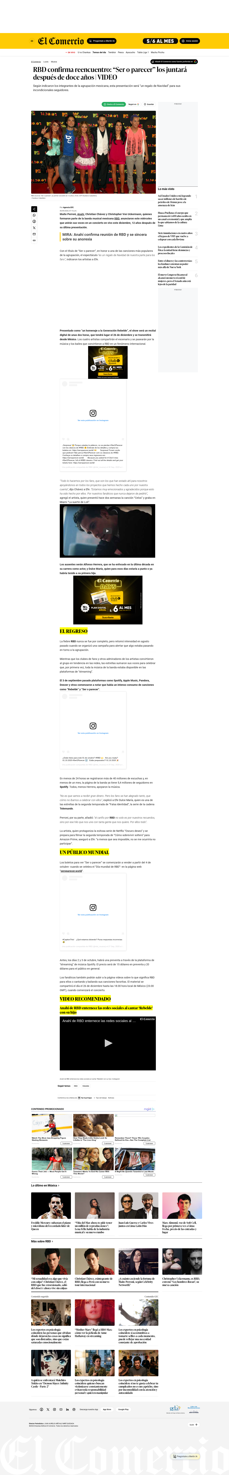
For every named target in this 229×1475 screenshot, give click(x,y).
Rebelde (86, 1086)
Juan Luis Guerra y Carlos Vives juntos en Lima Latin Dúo (136, 1224)
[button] (108, 1043)
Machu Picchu (157, 52)
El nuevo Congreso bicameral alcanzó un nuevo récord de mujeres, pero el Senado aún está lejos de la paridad (174, 279)
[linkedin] (67, 1409)
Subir (192, 1425)
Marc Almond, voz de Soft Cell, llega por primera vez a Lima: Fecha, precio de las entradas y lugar (179, 1227)
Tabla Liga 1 (143, 52)
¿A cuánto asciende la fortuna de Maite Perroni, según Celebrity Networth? (137, 1282)
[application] (108, 1043)
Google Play (123, 1409)
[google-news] (74, 1409)
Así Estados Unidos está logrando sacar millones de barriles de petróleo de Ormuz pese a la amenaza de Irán (174, 200)
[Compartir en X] (34, 228)
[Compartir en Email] (34, 234)
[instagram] (54, 1409)
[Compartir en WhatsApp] (34, 215)
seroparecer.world (71, 871)
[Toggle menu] (32, 41)
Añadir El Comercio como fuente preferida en (174, 62)
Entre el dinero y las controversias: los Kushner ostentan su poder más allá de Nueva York (175, 264)
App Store (107, 1409)
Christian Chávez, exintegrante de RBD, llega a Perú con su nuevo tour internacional (94, 1282)
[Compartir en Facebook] (34, 221)
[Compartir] (34, 209)
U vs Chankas (84, 52)
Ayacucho (130, 52)
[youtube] (61, 1409)
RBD (90, 467)
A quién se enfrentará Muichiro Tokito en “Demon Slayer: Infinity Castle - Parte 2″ (50, 1383)
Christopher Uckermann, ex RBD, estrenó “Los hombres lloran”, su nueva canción (181, 1282)
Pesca (121, 52)
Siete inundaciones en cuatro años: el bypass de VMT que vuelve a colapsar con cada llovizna (175, 236)
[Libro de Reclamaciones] (194, 1409)
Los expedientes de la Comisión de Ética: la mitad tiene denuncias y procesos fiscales (175, 250)
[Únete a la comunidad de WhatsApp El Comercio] (114, 104)
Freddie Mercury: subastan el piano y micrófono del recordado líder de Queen (51, 1226)
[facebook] (41, 1409)
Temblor (112, 52)
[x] (48, 1409)
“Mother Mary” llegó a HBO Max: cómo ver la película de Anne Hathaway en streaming (93, 1333)
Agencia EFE (68, 207)
